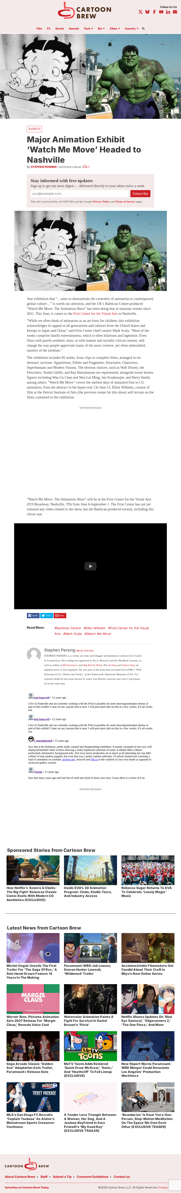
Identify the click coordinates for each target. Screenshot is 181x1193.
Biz (100, 28)
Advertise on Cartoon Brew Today (27, 1187)
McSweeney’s (70, 665)
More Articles (85, 650)
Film (39, 28)
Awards (74, 28)
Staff (44, 1176)
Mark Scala (73, 634)
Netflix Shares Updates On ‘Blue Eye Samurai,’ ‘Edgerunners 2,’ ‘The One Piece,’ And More (146, 1021)
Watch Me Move (98, 634)
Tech (87, 28)
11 (89, 167)
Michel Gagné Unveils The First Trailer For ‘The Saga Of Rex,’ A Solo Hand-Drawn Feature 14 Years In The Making (32, 972)
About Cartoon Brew (20, 1176)
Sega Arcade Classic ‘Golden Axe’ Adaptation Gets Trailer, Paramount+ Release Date (30, 1068)
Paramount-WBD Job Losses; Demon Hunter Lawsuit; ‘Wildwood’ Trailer (87, 969)
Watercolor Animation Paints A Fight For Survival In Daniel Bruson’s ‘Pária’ (88, 1021)
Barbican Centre (68, 628)
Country (130, 28)
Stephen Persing (44, 167)
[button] (90, 566)
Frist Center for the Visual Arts (95, 313)
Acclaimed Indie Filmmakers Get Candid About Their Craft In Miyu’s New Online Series (147, 969)
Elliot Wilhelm (96, 628)
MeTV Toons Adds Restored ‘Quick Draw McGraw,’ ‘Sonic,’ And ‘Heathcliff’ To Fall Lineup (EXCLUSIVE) (88, 1070)
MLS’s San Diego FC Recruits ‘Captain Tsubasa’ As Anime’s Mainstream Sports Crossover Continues (31, 1121)
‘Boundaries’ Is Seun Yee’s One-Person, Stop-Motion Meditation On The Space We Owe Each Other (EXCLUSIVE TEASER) (147, 1121)
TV (49, 28)
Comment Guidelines (92, 1176)
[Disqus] (90, 735)
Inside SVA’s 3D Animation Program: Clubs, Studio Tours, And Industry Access (88, 892)
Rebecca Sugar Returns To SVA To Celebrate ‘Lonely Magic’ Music (146, 892)
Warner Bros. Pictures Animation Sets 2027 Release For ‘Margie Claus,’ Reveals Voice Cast (33, 1021)
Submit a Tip (62, 1176)
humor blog (128, 665)
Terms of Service (125, 201)
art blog (112, 665)
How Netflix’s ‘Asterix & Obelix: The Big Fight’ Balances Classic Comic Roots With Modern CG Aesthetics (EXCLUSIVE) (32, 894)
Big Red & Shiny (92, 665)
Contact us (122, 1176)
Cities (113, 28)
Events (34, 129)
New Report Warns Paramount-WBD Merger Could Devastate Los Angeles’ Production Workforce (146, 1070)
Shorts (59, 28)
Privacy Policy (101, 201)
